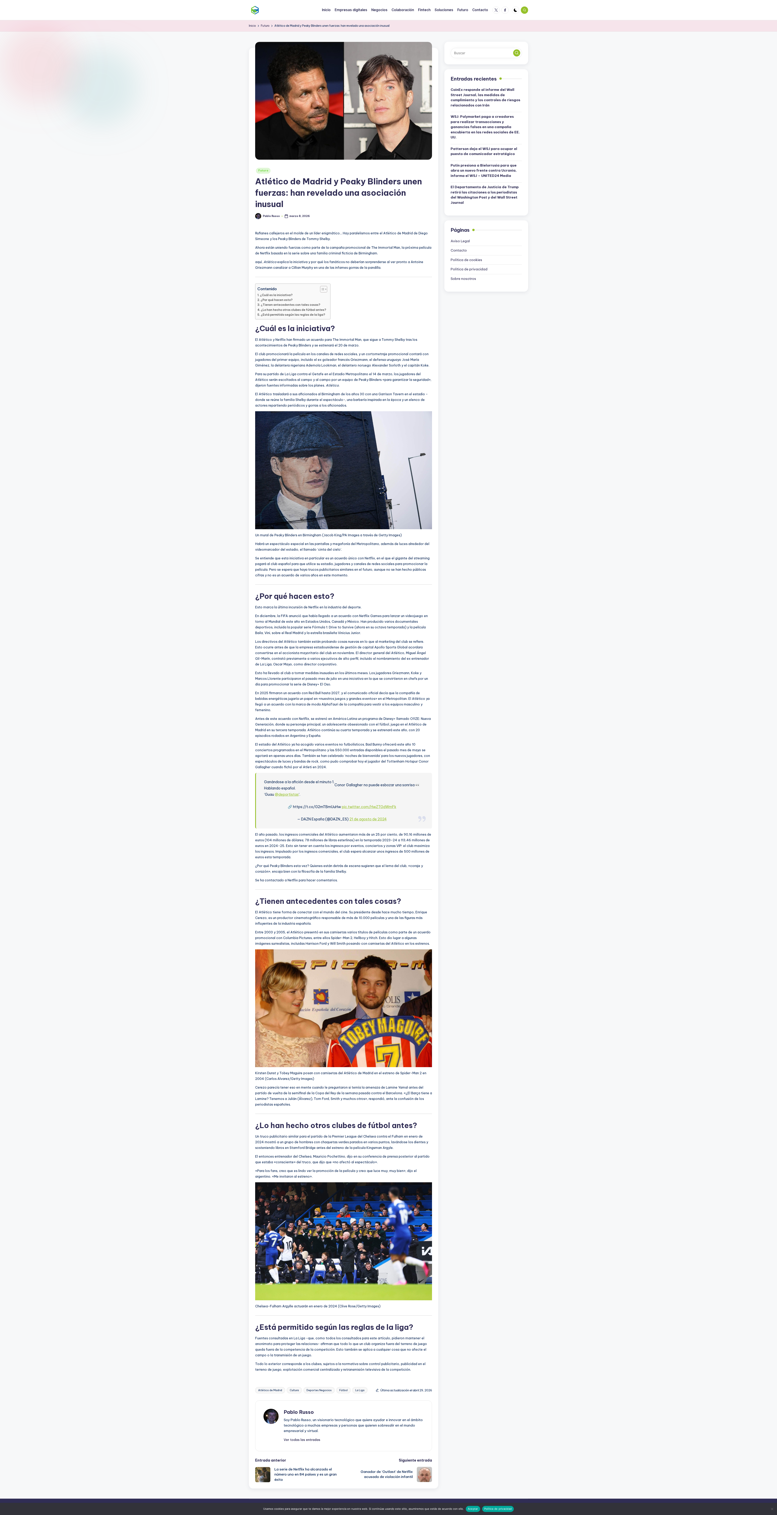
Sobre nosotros (463, 278)
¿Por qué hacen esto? (277, 300)
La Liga (359, 1390)
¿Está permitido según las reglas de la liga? (293, 315)
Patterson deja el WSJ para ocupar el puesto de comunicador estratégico (484, 151)
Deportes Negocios (319, 1390)
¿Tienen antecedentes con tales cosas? (290, 305)
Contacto (459, 250)
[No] (772, 1509)
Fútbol (343, 1390)
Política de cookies (466, 260)
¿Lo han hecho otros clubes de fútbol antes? (293, 310)
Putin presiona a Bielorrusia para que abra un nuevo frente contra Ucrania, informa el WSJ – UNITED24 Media (484, 170)
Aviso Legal (460, 241)
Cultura (294, 1390)
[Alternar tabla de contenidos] (321, 289)
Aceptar (473, 1508)
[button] (302, 1440)
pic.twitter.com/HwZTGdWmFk (369, 806)
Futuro (263, 170)
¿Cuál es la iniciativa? (276, 295)
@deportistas (287, 794)
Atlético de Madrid (270, 1390)
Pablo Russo (299, 1412)
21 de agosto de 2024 (368, 819)
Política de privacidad (469, 269)
